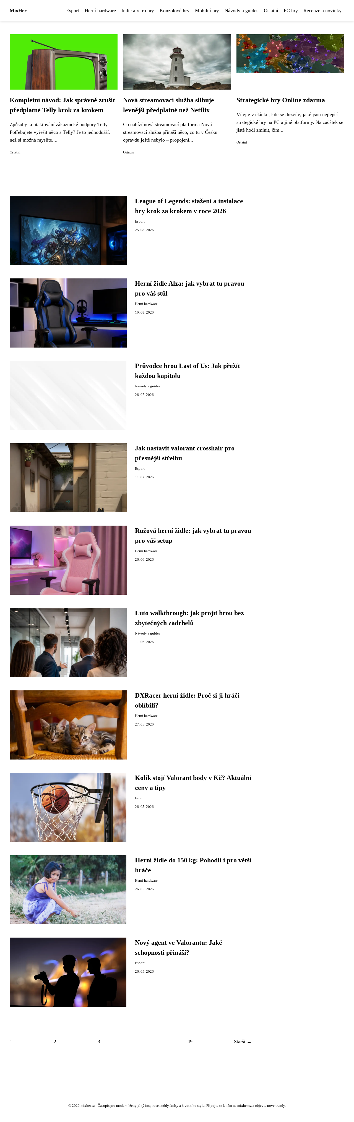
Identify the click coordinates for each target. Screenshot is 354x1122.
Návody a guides (241, 10)
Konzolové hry (174, 10)
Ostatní (271, 10)
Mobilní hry (207, 10)
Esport (72, 10)
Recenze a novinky (322, 10)
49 (190, 1041)
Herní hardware (100, 10)
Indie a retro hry (137, 10)
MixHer (18, 10)
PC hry (291, 10)
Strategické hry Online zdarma (280, 100)
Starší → (243, 1041)
